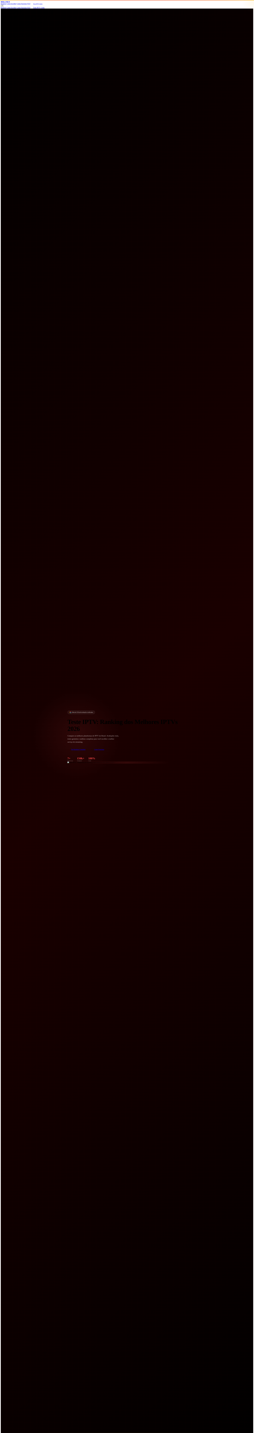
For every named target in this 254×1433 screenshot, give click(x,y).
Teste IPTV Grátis (37, 4)
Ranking (3, 4)
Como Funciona (22, 4)
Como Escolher (11, 4)
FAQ (28, 4)
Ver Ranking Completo (78, 749)
